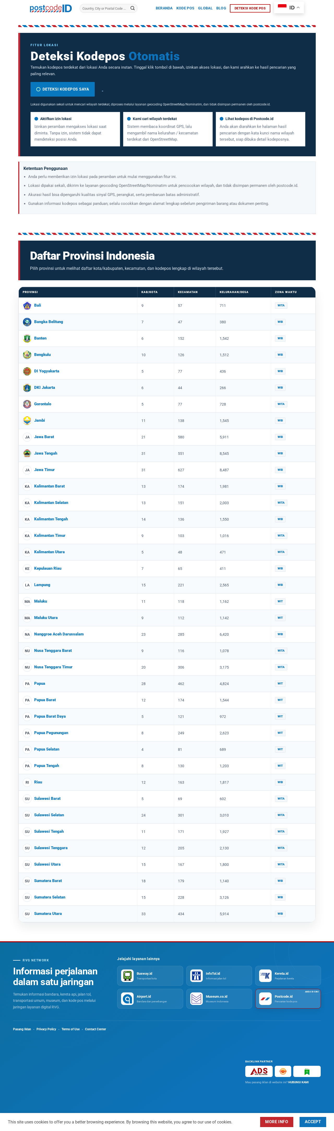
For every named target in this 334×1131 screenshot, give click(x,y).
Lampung (42, 584)
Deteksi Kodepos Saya (66, 89)
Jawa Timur (44, 469)
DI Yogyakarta (46, 371)
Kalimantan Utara (49, 552)
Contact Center (95, 1029)
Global (205, 8)
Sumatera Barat (48, 880)
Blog (221, 8)
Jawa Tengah (45, 453)
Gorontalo (42, 404)
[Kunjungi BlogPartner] (307, 1071)
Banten (40, 338)
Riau (38, 782)
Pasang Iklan (22, 1029)
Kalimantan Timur (49, 535)
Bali (37, 305)
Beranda (164, 8)
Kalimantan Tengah (51, 519)
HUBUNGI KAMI (298, 1082)
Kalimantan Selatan (51, 502)
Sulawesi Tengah (49, 831)
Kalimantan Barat (49, 486)
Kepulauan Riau (47, 568)
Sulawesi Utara (47, 864)
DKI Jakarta (44, 387)
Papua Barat (45, 700)
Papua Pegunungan (51, 732)
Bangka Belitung (48, 321)
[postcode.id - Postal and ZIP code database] (51, 8)
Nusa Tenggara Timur (53, 667)
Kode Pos (185, 8)
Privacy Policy (46, 1029)
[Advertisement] (124, 1071)
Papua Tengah (46, 765)
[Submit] (132, 8)
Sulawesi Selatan (49, 815)
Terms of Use (71, 1029)
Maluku (40, 601)
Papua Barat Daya (50, 716)
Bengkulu (42, 354)
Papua (39, 683)
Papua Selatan (46, 749)
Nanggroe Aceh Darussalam (59, 634)
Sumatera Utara (48, 913)
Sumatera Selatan (49, 897)
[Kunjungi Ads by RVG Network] (259, 1071)
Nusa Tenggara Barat (53, 650)
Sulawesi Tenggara (51, 848)
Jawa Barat (44, 436)
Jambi (39, 420)
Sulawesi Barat (47, 798)
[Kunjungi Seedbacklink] (283, 1071)
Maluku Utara (46, 617)
